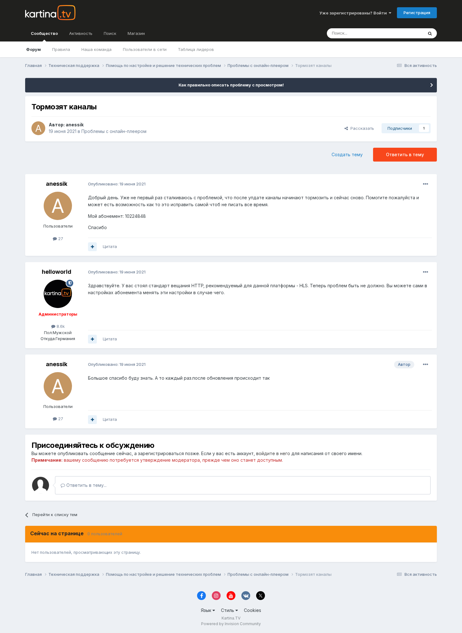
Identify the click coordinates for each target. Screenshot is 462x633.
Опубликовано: (117, 183)
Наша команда (96, 49)
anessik (75, 124)
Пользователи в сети (145, 49)
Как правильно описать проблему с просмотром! (231, 84)
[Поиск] (430, 33)
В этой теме (403, 33)
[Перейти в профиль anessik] (38, 128)
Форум (33, 49)
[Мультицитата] (92, 246)
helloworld (56, 271)
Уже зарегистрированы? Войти (354, 12)
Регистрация (417, 12)
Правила (61, 49)
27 (60, 238)
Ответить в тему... (86, 485)
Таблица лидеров (196, 49)
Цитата (110, 246)
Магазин (136, 33)
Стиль (228, 610)
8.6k (60, 326)
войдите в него (273, 453)
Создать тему (347, 154)
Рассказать (361, 128)
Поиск (110, 33)
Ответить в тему (405, 154)
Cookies (252, 610)
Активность (80, 33)
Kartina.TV (231, 618)
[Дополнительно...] (425, 184)
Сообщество (44, 33)
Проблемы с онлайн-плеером (113, 131)
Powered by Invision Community (231, 623)
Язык (206, 610)
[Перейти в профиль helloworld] (58, 294)
